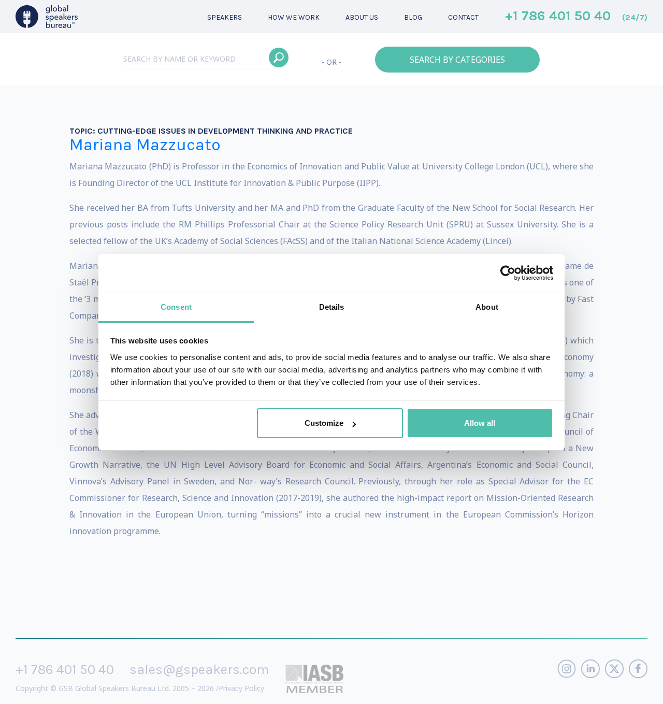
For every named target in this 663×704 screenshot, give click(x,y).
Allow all (479, 423)
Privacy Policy (241, 688)
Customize (324, 423)
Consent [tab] (176, 307)
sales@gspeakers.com (199, 670)
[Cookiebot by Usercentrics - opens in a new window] (508, 273)
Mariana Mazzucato (145, 144)
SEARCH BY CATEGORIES (457, 59)
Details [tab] (331, 307)
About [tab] (486, 307)
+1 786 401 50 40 (576, 16)
